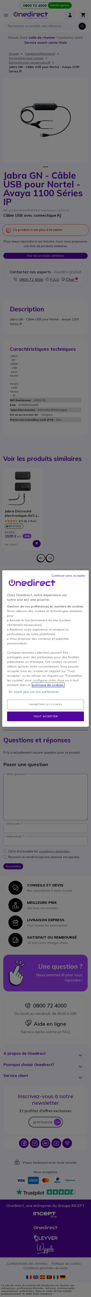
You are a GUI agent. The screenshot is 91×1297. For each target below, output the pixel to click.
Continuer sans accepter (68, 575)
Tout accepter (45, 716)
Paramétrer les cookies (45, 704)
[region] (45, 648)
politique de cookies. (48, 685)
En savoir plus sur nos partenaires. (34, 692)
